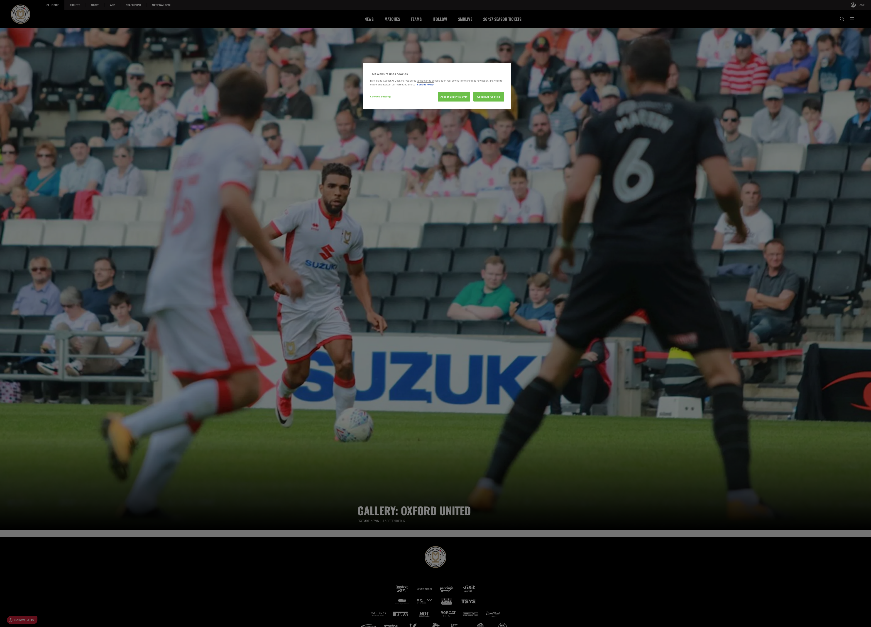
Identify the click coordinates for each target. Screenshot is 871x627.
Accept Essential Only (454, 96)
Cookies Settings (380, 96)
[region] (437, 86)
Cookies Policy (425, 84)
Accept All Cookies (488, 96)
